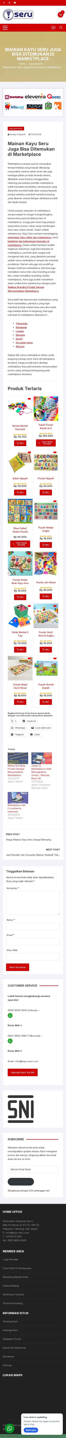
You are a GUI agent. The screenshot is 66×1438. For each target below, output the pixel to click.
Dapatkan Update (20, 1181)
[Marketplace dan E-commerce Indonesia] (18, 798)
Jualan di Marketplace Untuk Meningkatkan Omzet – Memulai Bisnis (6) (41, 772)
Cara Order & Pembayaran (17, 1268)
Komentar (13, 888)
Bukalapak (21, 327)
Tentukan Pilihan (47, 443)
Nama (11, 919)
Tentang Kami (10, 1321)
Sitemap (7, 1365)
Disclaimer (8, 1356)
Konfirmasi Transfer (13, 1294)
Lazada (20, 331)
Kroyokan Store (24, 342)
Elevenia (20, 334)
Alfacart (20, 346)
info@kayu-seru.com (26, 1061)
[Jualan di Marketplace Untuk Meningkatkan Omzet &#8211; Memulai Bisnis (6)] (41, 758)
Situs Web (12, 950)
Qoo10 (19, 338)
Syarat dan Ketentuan (14, 1347)
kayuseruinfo (15, 128)
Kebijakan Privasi (12, 1338)
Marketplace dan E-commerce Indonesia (17, 808)
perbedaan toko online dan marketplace (29, 237)
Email (10, 935)
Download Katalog (13, 1303)
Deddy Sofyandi (17, 134)
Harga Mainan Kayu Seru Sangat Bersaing (28, 839)
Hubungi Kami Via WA (22, 1072)
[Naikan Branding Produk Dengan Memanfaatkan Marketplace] (18, 758)
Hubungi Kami (10, 1330)
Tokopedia (21, 323)
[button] (9, 1428)
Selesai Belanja (11, 1285)
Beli (22, 443)
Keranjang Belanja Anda (15, 1276)
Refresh (31, 1430)
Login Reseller (10, 1259)
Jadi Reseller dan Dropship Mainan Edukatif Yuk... (33, 854)
